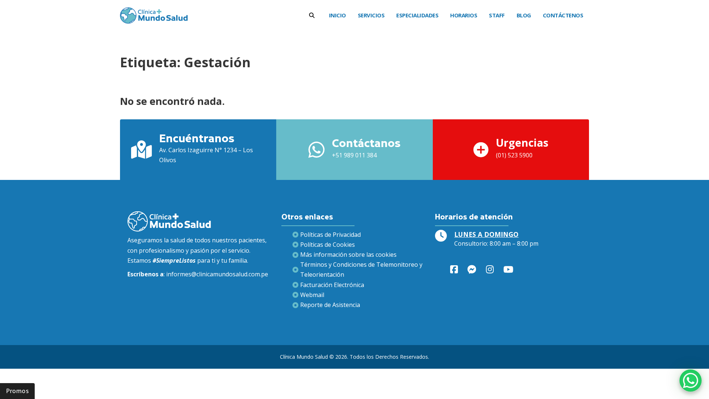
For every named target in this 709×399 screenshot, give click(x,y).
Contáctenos (563, 15)
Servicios (371, 15)
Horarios (463, 15)
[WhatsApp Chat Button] (690, 380)
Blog (524, 15)
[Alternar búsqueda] (312, 15)
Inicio (337, 15)
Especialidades (417, 15)
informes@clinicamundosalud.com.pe (217, 274)
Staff (497, 15)
